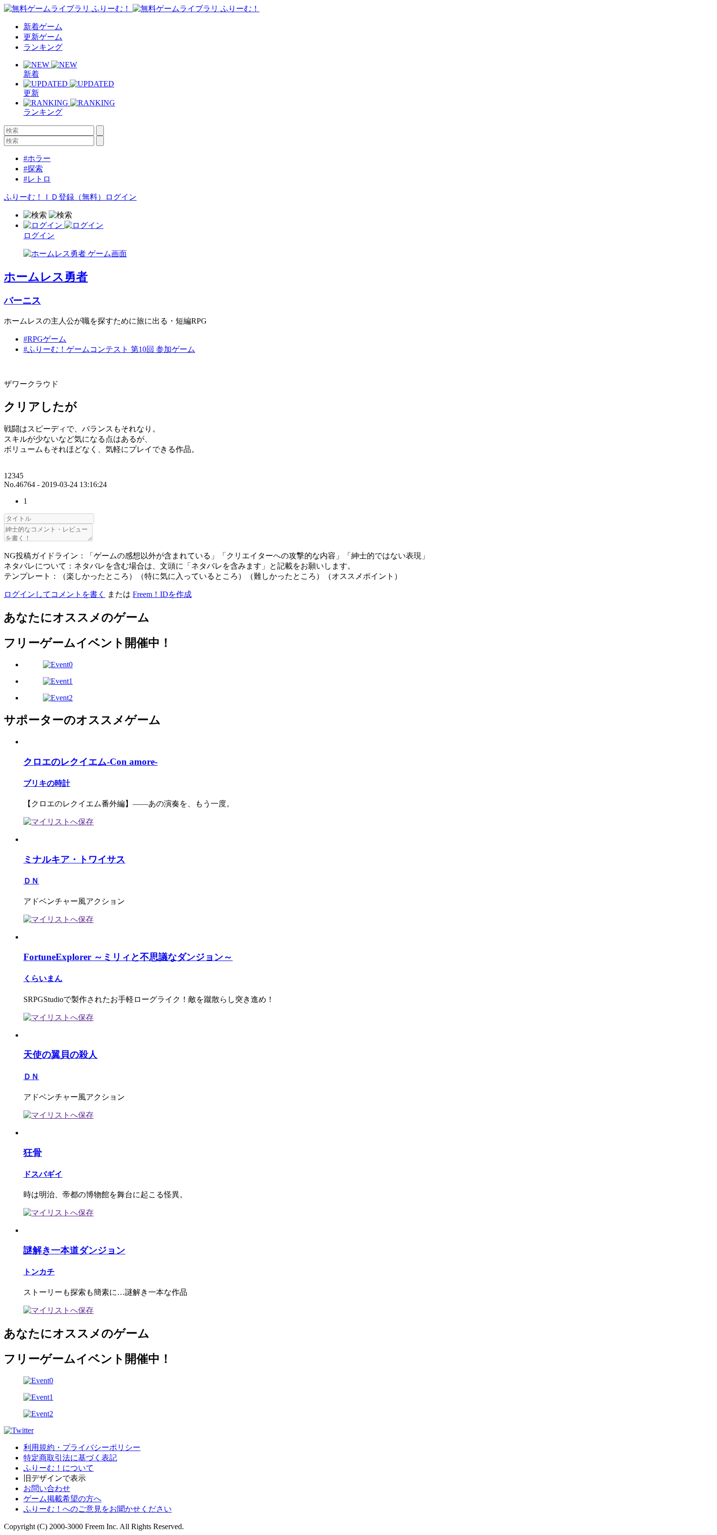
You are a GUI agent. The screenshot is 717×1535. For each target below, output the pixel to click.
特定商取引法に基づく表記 (70, 1457)
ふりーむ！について (58, 1468)
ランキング (42, 47)
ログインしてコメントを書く (54, 594)
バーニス (22, 300)
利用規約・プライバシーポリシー (81, 1447)
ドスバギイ (42, 1174)
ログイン (121, 197)
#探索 (33, 168)
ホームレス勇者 (46, 276)
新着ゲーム (42, 26)
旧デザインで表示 (54, 1478)
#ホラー (37, 158)
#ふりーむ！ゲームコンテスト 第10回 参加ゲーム (109, 349)
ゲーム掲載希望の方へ (62, 1498)
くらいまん (42, 978)
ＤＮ (31, 881)
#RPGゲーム (44, 339)
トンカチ (39, 1272)
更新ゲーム (42, 37)
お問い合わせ (46, 1488)
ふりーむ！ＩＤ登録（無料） (54, 197)
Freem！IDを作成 (162, 594)
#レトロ (37, 179)
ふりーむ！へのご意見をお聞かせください (97, 1509)
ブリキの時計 (46, 783)
